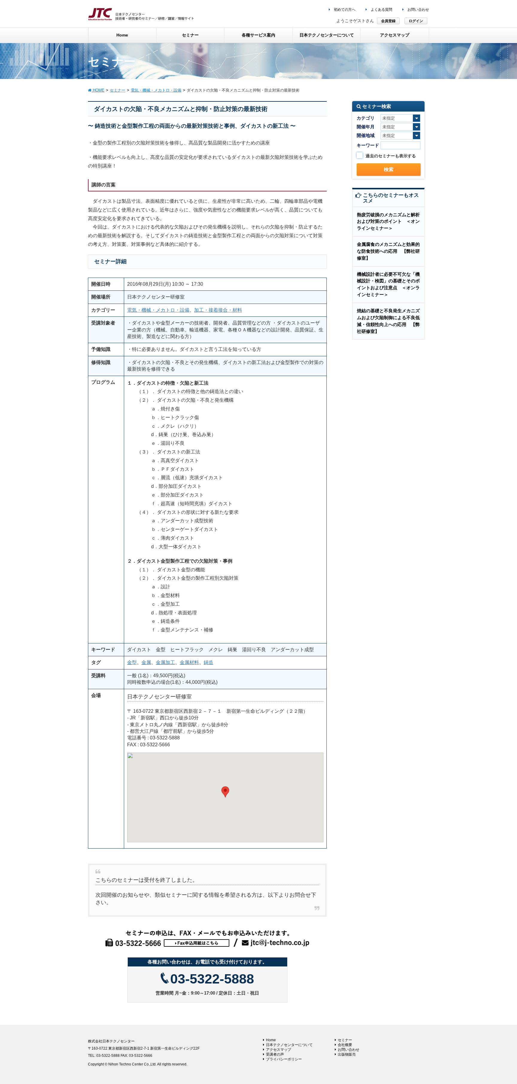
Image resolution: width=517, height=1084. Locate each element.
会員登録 (388, 21)
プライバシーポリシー (284, 1059)
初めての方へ (344, 9)
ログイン (416, 21)
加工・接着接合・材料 (218, 310)
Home (271, 1040)
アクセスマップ (278, 1050)
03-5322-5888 (212, 978)
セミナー (345, 1040)
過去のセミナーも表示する (391, 155)
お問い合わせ (418, 9)
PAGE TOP (499, 1046)
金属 (146, 662)
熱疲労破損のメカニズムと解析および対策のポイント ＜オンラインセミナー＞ (388, 221)
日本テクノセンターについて (289, 1045)
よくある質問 (381, 9)
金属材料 (189, 662)
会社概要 (345, 1045)
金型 (132, 662)
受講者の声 (275, 1054)
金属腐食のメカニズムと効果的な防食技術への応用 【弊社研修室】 (388, 251)
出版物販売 (347, 1054)
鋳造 (208, 662)
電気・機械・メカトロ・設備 (158, 310)
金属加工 (165, 662)
